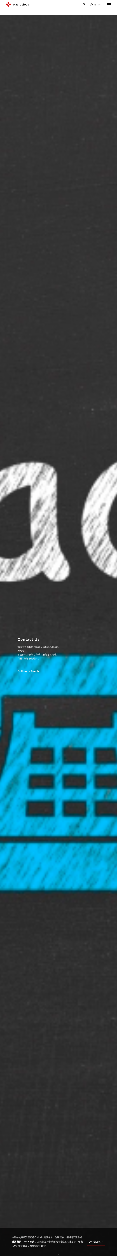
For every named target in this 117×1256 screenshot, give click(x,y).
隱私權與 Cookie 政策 (23, 1241)
